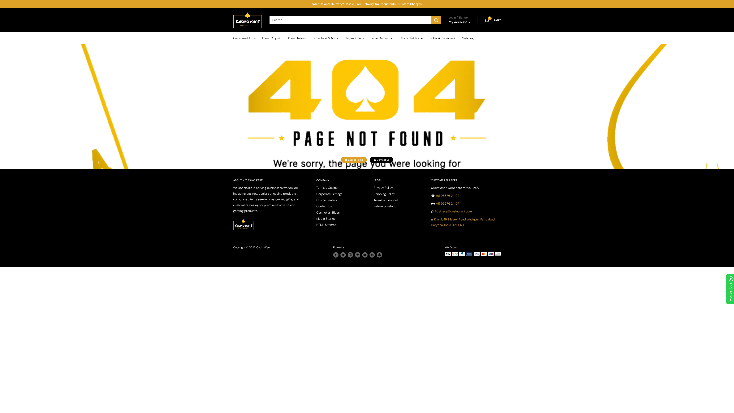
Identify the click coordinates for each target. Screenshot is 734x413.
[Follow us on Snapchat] (379, 254)
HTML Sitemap (326, 225)
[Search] (436, 20)
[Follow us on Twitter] (343, 254)
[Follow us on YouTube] (365, 254)
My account (458, 22)
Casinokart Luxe (244, 38)
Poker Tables (297, 38)
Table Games (379, 38)
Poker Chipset (272, 38)
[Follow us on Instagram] (350, 254)
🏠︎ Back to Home (354, 159)
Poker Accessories (442, 38)
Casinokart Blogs (328, 213)
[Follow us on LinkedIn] (372, 254)
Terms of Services (386, 200)
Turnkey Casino (327, 188)
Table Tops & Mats (325, 38)
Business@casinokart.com (453, 211)
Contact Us (324, 206)
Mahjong (468, 38)
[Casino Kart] (243, 219)
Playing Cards (354, 38)
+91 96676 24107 (447, 196)
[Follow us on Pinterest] (357, 254)
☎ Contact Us (381, 159)
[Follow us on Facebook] (336, 254)
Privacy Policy (383, 188)
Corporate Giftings (329, 194)
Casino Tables (409, 38)
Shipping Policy (384, 194)
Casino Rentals (326, 200)
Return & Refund (385, 206)
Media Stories (325, 219)
